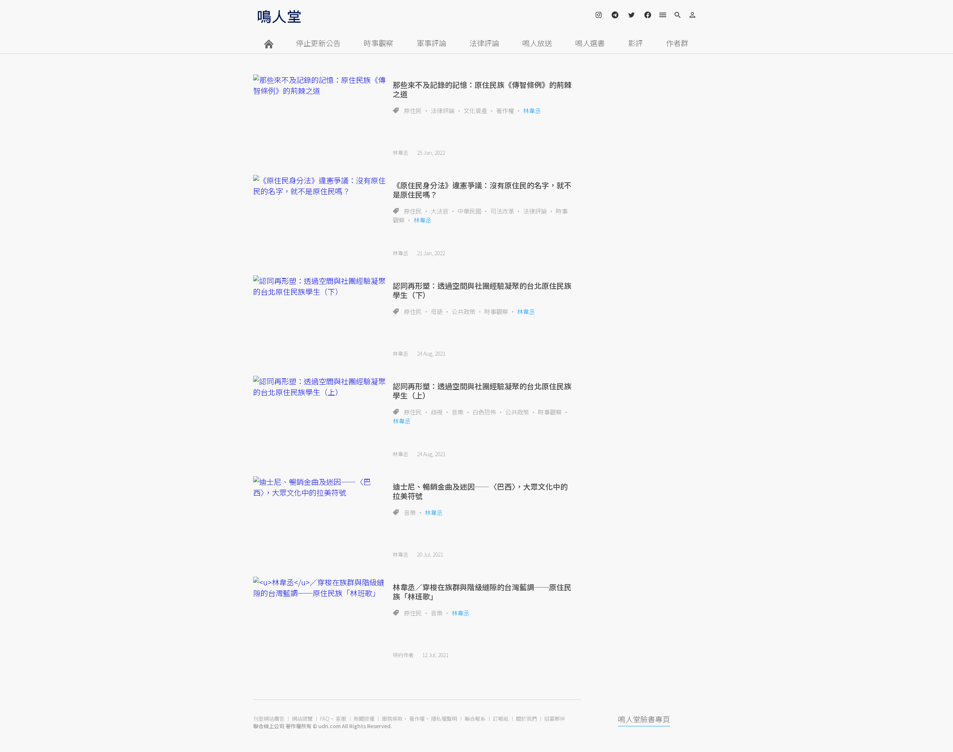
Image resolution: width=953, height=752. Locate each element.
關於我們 (526, 718)
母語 (437, 311)
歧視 (437, 411)
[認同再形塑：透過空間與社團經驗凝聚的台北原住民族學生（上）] (320, 386)
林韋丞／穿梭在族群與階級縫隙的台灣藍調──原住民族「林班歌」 (482, 592)
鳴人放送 (537, 43)
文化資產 (475, 110)
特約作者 (403, 655)
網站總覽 (302, 718)
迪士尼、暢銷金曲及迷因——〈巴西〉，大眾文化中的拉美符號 (480, 491)
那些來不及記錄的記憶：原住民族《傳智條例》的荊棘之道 (482, 89)
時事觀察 (378, 43)
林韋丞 (532, 110)
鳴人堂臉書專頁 (644, 719)
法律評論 (484, 43)
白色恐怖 (484, 411)
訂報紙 (501, 718)
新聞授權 (364, 718)
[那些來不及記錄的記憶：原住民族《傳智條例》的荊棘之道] (320, 85)
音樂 (457, 411)
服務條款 (392, 718)
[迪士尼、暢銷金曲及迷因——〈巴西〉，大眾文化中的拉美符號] (320, 487)
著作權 (505, 110)
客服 (341, 718)
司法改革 (502, 211)
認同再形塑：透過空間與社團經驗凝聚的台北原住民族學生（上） (482, 391)
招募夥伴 (554, 718)
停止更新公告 (318, 43)
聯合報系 (475, 718)
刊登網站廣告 (268, 718)
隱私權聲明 (444, 718)
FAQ (324, 718)
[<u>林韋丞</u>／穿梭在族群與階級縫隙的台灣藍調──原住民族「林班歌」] (320, 587)
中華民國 (469, 211)
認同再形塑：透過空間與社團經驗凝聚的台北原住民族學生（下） (482, 290)
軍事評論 (431, 43)
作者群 (677, 43)
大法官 (440, 211)
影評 (635, 43)
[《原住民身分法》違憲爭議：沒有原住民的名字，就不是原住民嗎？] (320, 185)
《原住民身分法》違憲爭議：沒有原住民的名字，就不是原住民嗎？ (482, 190)
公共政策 (463, 311)
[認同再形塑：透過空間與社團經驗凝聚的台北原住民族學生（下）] (320, 286)
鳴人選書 (590, 43)
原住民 (413, 110)
